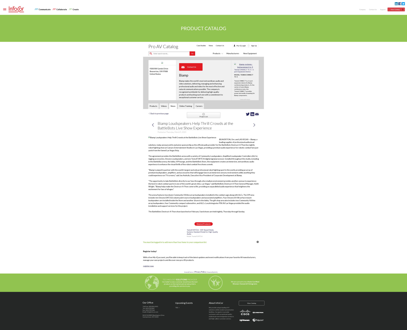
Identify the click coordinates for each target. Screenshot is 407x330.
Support (383, 9)
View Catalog (395, 9)
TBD (176, 307)
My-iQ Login (241, 46)
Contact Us (373, 9)
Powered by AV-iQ (212, 272)
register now (148, 266)
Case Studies (201, 45)
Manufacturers (232, 53)
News (211, 45)
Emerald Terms (188, 272)
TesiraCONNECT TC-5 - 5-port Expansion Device (244, 71)
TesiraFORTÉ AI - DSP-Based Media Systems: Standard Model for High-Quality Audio (202, 232)
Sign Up (254, 46)
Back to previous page (159, 113)
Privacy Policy (200, 272)
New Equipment (250, 53)
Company (362, 9)
